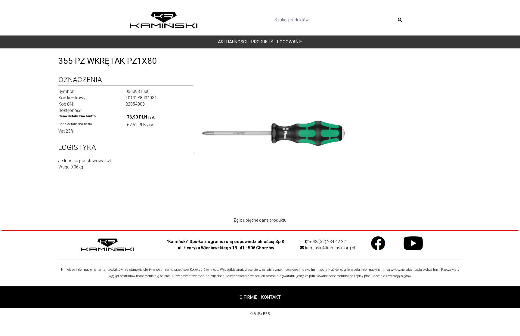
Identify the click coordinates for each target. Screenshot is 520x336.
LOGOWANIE (289, 42)
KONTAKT (271, 297)
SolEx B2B (261, 314)
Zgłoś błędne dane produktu (260, 220)
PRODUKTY (262, 42)
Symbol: (66, 91)
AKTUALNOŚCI (232, 42)
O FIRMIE (248, 297)
